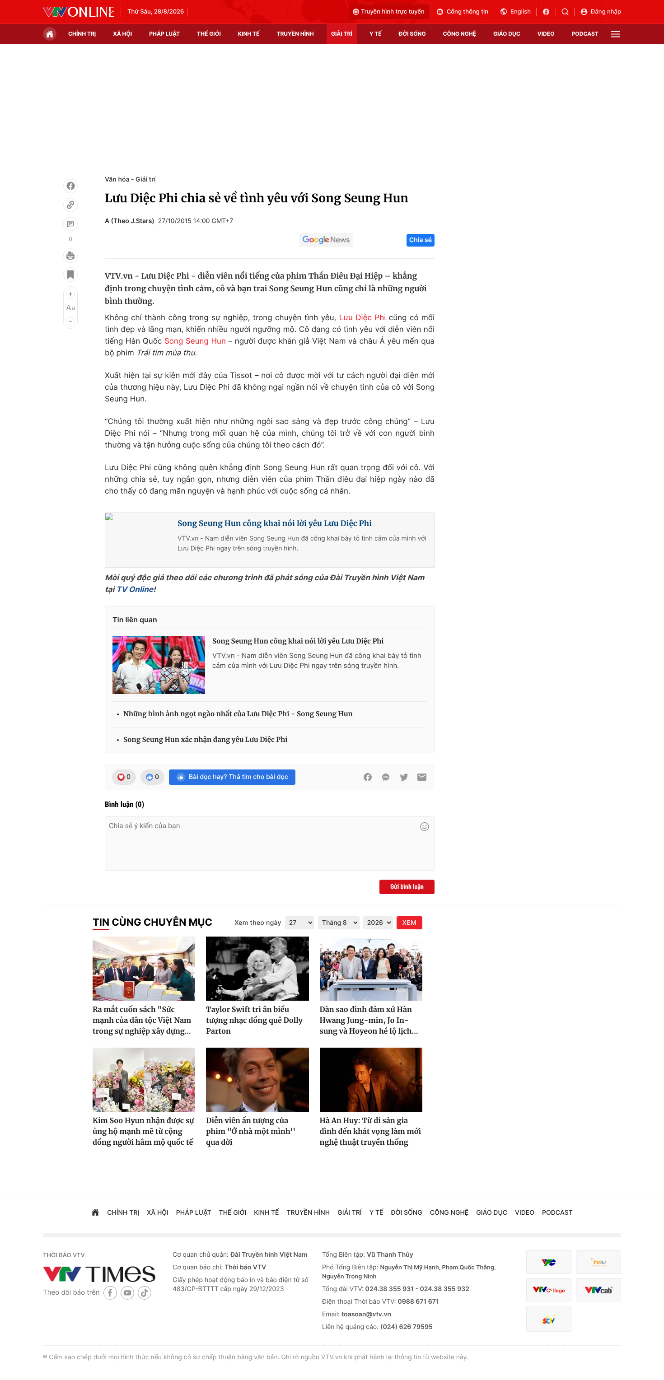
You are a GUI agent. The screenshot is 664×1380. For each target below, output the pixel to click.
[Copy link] (70, 205)
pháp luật (164, 33)
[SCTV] (548, 1319)
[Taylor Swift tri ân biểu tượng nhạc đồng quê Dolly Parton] (257, 969)
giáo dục (506, 33)
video (546, 33)
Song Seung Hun (195, 341)
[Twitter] (403, 777)
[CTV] (548, 1289)
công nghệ (459, 33)
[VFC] (548, 1262)
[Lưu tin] (70, 274)
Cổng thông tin (467, 11)
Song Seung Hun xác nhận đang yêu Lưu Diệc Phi (205, 740)
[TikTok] (144, 1293)
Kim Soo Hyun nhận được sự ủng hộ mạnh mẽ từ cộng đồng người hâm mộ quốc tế (143, 1131)
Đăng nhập (606, 11)
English (520, 11)
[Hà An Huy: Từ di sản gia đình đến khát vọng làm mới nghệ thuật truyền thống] (371, 1080)
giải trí (341, 33)
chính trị (82, 33)
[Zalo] (385, 777)
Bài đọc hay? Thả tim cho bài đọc (238, 777)
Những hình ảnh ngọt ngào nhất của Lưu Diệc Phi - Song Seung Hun (238, 714)
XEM (409, 923)
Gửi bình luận (407, 886)
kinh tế (249, 33)
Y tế (375, 33)
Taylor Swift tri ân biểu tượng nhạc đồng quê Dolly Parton (254, 1020)
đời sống (412, 33)
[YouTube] (127, 1293)
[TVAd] (598, 1262)
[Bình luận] (70, 224)
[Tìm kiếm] (568, 12)
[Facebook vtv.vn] (549, 12)
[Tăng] (70, 293)
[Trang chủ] (49, 34)
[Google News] (326, 240)
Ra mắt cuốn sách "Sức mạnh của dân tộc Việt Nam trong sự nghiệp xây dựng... (142, 1020)
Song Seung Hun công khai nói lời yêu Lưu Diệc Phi (275, 523)
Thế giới (209, 33)
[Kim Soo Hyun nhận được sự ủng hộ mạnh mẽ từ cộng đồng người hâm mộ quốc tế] (144, 1080)
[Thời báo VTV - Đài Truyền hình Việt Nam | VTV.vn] (78, 12)
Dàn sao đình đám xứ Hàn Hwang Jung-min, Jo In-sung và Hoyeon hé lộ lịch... (369, 1020)
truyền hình (294, 33)
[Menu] (615, 34)
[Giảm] (70, 321)
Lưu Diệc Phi (362, 317)
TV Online (134, 589)
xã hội (122, 33)
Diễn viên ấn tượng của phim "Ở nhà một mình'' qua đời (250, 1131)
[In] (70, 255)
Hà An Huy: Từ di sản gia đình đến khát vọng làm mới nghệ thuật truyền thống (370, 1131)
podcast (585, 33)
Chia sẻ (420, 240)
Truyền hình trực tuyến (393, 11)
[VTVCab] (598, 1289)
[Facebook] (70, 186)
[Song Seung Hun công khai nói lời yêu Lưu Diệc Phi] (158, 665)
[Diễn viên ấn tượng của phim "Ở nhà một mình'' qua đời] (257, 1080)
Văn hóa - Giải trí (130, 179)
